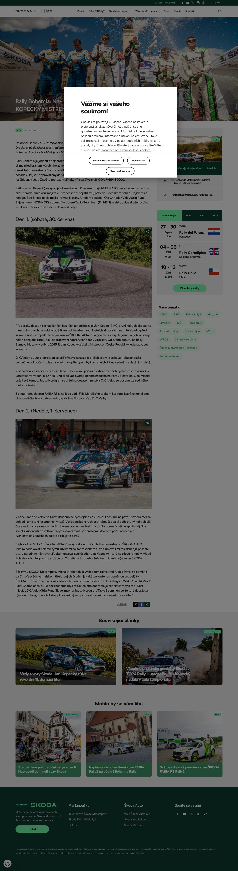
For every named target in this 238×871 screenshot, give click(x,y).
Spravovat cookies (120, 171)
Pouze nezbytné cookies (106, 160)
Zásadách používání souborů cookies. (126, 150)
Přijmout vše (138, 160)
